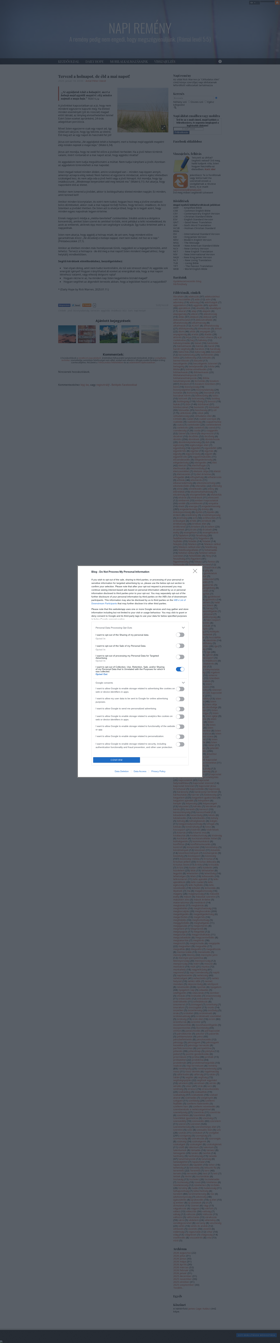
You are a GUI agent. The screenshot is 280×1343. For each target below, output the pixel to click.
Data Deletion (122, 771)
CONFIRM (117, 760)
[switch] (180, 635)
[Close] (196, 572)
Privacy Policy (158, 771)
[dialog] (140, 671)
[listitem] (140, 627)
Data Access (140, 771)
